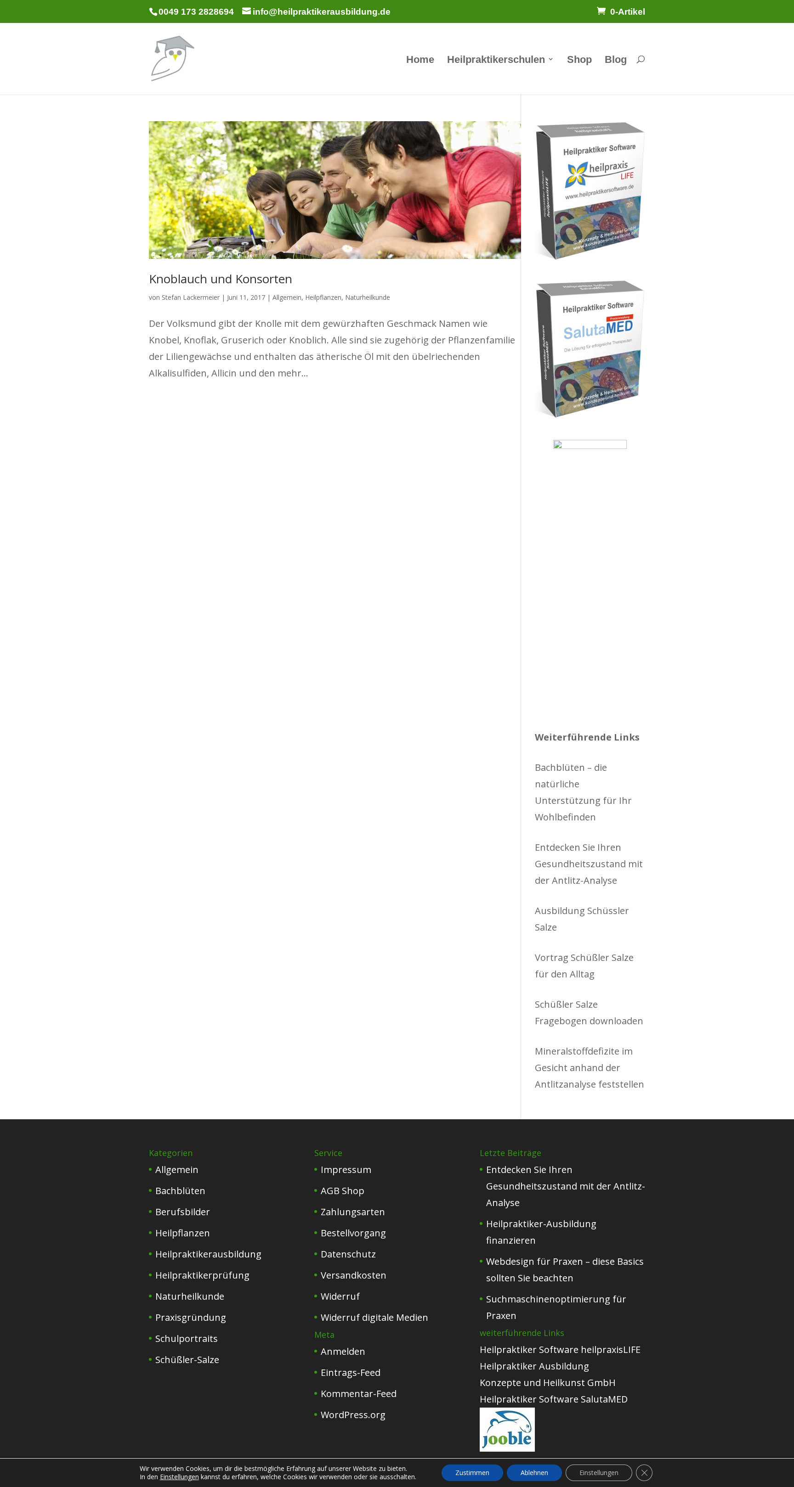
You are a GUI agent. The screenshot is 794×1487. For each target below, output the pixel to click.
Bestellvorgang (353, 1233)
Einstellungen (179, 1477)
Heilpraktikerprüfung (202, 1275)
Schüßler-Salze (187, 1359)
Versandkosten (353, 1275)
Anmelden (343, 1351)
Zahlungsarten (353, 1212)
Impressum (346, 1169)
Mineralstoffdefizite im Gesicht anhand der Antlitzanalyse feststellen (589, 1067)
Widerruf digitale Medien (374, 1317)
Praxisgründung (190, 1317)
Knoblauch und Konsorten (220, 278)
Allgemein (286, 297)
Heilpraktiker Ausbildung (534, 1366)
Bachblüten (180, 1190)
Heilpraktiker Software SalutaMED (554, 1399)
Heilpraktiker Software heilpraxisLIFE (560, 1349)
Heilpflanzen (323, 297)
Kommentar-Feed (359, 1393)
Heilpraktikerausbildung (208, 1254)
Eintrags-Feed (350, 1372)
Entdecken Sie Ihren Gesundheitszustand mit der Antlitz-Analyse (589, 864)
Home (420, 61)
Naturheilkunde (367, 297)
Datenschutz (348, 1254)
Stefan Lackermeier (191, 297)
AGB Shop (342, 1190)
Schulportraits (186, 1338)
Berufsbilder (182, 1212)
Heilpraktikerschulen (496, 61)
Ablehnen (534, 1472)
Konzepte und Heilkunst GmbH (548, 1382)
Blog (616, 61)
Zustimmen (472, 1472)
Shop (579, 61)
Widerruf (340, 1296)
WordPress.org (353, 1414)
